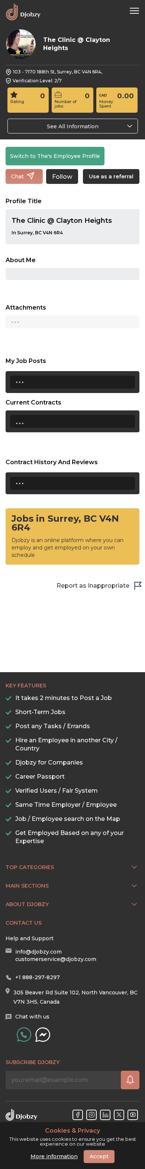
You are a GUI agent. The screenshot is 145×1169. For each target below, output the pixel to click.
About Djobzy (27, 904)
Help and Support (30, 938)
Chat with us (32, 1016)
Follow (62, 176)
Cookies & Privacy (72, 1131)
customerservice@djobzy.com (55, 959)
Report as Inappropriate (93, 585)
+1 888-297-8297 (37, 977)
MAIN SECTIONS (27, 885)
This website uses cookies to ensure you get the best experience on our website (72, 1137)
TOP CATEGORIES (30, 867)
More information (54, 1156)
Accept (99, 1156)
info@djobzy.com (38, 951)
